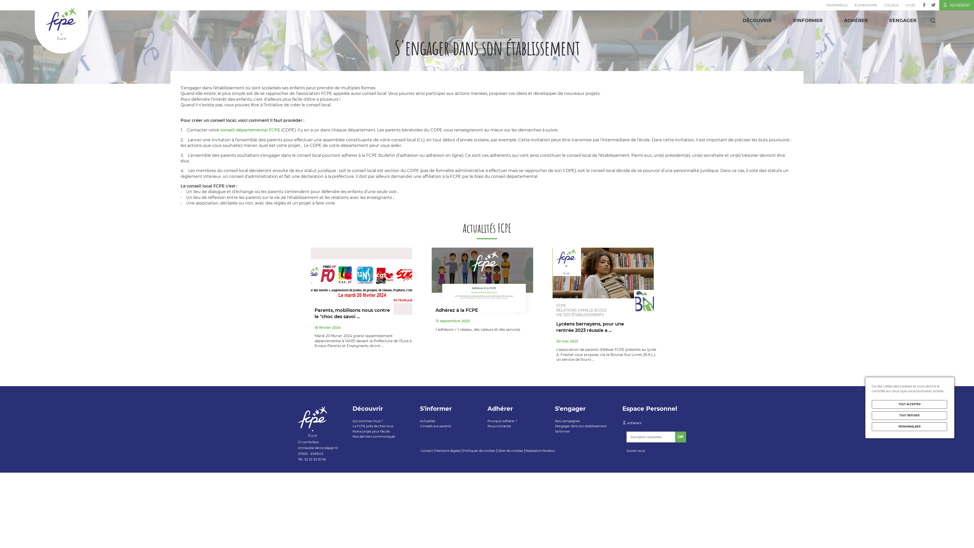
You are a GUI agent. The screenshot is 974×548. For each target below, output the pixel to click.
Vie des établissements (580, 315)
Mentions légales (448, 451)
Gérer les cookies (510, 451)
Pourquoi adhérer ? (502, 421)
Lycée (910, 5)
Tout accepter (909, 404)
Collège (891, 5)
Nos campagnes (567, 421)
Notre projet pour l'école (371, 431)
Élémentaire (866, 5)
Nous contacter (499, 426)
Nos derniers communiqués (374, 436)
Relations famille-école (581, 310)
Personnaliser (909, 426)
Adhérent (960, 5)
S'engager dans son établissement (581, 426)
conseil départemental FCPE (250, 130)
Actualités (427, 421)
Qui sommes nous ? (368, 421)
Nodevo (549, 451)
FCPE (561, 305)
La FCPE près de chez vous (373, 426)
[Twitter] (933, 5)
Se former (562, 431)
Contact (427, 451)
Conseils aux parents (435, 426)
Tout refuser (909, 415)
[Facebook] (924, 5)
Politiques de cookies (479, 451)
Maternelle (837, 5)
